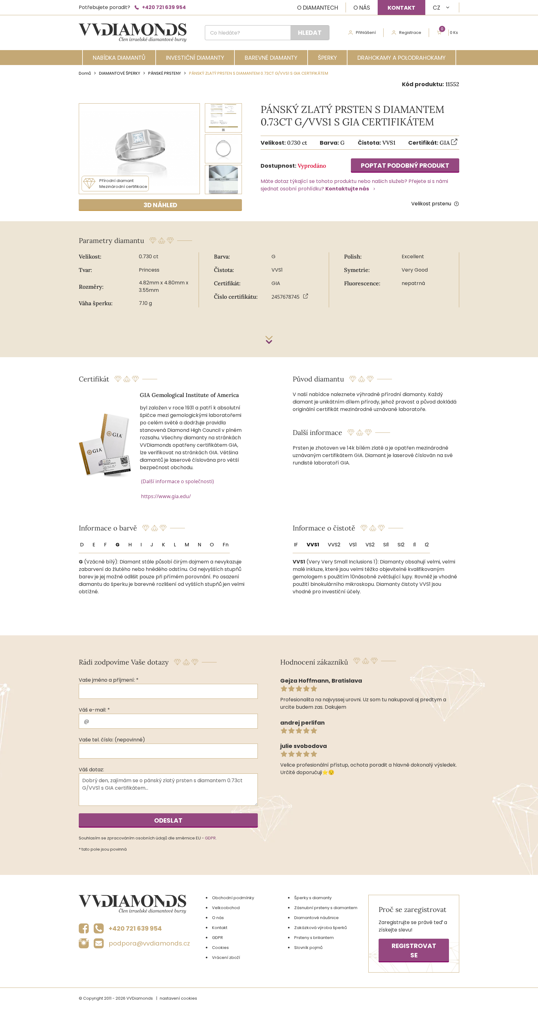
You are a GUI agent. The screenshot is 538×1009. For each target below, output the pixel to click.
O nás (361, 8)
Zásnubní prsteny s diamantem (325, 908)
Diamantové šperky (119, 73)
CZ (436, 8)
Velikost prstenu (431, 203)
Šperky (327, 58)
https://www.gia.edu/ (166, 496)
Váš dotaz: (91, 769)
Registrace (410, 32)
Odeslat (168, 820)
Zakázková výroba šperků (320, 928)
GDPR (210, 838)
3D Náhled (160, 205)
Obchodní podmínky (233, 898)
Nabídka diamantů (119, 58)
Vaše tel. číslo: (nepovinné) (112, 739)
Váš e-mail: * (94, 709)
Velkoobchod (226, 908)
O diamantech (317, 8)
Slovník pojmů (308, 948)
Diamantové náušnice (316, 918)
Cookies (220, 948)
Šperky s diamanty (313, 898)
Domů (85, 73)
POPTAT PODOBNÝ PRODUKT (405, 165)
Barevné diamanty (271, 58)
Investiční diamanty (195, 58)
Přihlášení (366, 32)
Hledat (310, 32)
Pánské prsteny (164, 73)
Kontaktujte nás (347, 188)
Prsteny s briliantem (314, 938)
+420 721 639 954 (164, 7)
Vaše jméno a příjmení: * (109, 680)
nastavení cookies (178, 998)
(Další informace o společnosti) (177, 481)
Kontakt (401, 8)
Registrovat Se (414, 950)
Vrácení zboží (226, 957)
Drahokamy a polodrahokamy (401, 58)
